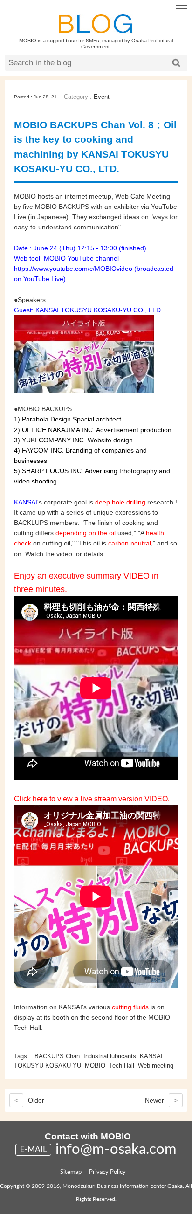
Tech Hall (121, 1065)
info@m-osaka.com (116, 1149)
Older (29, 1100)
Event (102, 96)
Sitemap (71, 1172)
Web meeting (155, 1065)
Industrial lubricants (109, 1056)
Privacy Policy (107, 1172)
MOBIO (95, 1065)
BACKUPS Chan (57, 1056)
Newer (161, 1100)
